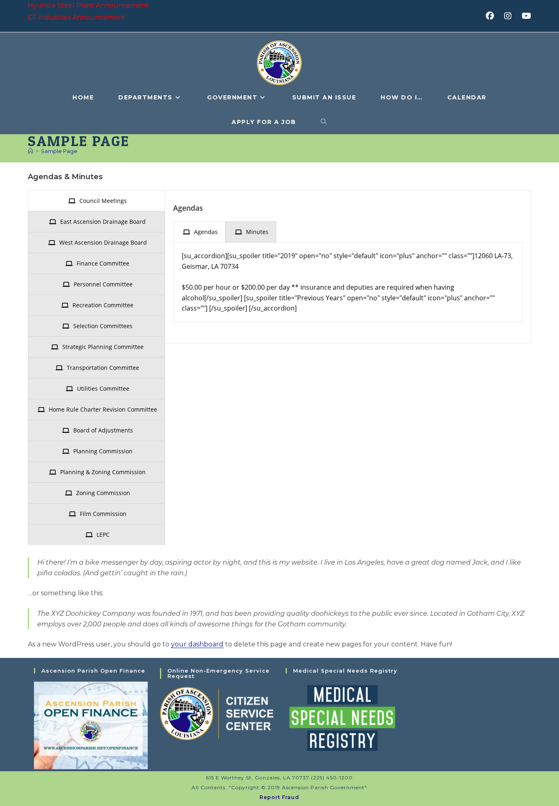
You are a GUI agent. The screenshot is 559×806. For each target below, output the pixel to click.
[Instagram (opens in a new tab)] (510, 16)
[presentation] (96, 201)
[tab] (96, 201)
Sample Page (59, 151)
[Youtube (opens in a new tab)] (525, 16)
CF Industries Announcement (76, 17)
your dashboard (197, 644)
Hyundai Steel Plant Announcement (88, 5)
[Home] (30, 151)
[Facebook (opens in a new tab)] (492, 16)
